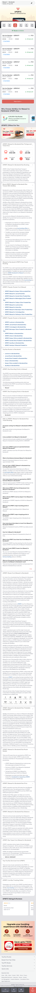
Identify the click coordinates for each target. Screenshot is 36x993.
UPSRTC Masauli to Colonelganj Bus (14, 312)
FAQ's (18, 975)
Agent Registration (6, 981)
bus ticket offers (9, 472)
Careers (25, 977)
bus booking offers (22, 228)
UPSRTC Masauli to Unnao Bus (13, 307)
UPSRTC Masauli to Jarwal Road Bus (15, 293)
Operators (15, 977)
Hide (30, 569)
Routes (20, 977)
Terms (21, 975)
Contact (14, 975)
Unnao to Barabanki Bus (11, 360)
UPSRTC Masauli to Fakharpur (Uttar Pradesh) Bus (18, 314)
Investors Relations (15, 979)
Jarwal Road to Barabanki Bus (13, 356)
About (9, 975)
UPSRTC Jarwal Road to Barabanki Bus (15, 324)
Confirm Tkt (21, 984)
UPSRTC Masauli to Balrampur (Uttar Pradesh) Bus (18, 309)
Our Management (6, 979)
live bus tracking (7, 556)
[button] (4, 25)
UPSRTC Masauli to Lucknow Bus (14, 304)
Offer (6, 975)
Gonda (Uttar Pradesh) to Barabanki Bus (16, 358)
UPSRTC (20, 604)
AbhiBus (13, 984)
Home (3, 975)
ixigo (17, 984)
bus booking (27, 280)
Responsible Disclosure (7, 977)
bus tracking (10, 887)
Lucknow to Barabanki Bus (12, 353)
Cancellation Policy (24, 979)
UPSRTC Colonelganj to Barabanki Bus (15, 327)
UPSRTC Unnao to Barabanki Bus (14, 335)
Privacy (25, 975)
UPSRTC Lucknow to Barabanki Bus (14, 322)
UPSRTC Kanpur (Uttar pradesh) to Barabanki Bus (18, 338)
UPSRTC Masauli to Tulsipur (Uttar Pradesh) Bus (18, 302)
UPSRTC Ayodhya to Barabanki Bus (14, 343)
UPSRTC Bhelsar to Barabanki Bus (14, 333)
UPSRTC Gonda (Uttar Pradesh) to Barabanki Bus (18, 340)
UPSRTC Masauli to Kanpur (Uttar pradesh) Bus (18, 291)
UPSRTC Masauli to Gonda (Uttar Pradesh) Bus (17, 296)
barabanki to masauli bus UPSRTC (21, 777)
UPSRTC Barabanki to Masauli (15, 273)
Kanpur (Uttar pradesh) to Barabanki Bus (16, 363)
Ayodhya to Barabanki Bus (12, 365)
